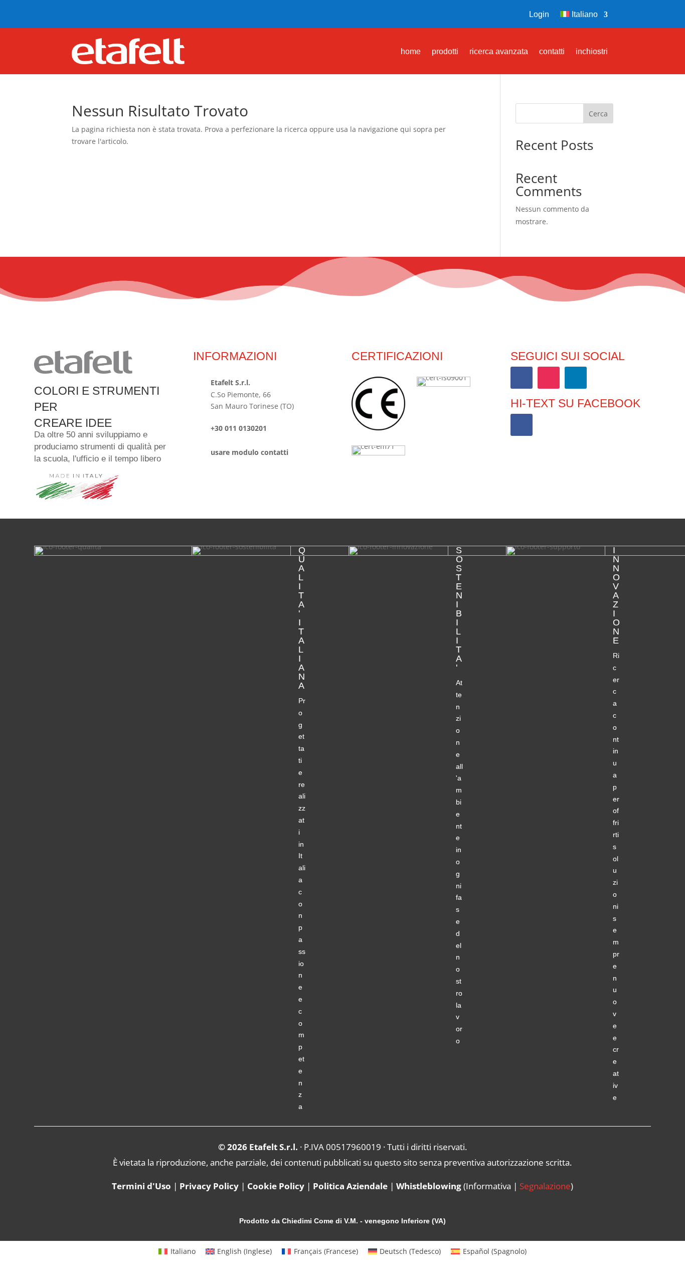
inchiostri (592, 52)
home (411, 52)
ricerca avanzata (498, 52)
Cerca (598, 113)
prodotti (445, 52)
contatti (552, 52)
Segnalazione (545, 1186)
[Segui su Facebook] (80, 14)
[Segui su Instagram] (101, 14)
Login (539, 15)
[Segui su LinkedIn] (576, 378)
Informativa (488, 1186)
